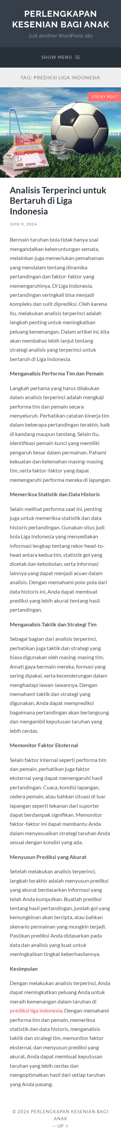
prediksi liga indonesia (36, 1010)
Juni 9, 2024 (23, 224)
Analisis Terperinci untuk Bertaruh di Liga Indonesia (58, 200)
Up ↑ (63, 1126)
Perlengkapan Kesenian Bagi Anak (60, 18)
